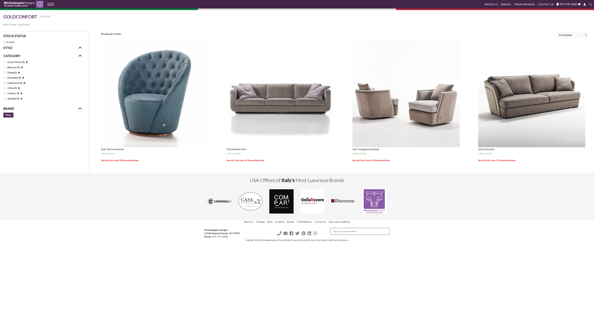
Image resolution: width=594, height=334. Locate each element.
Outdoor (13, 93)
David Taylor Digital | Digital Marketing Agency (329, 240)
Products (491, 4)
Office (12, 88)
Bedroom (13, 67)
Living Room (14, 83)
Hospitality (14, 77)
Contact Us (546, 4)
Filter (8, 115)
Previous (202, 202)
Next (392, 202)
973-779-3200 (568, 4)
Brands (506, 4)
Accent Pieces (16, 62)
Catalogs (260, 222)
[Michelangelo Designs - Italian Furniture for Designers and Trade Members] (24, 4)
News (270, 222)
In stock (10, 42)
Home (6, 24)
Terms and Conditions (339, 222)
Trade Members (524, 4)
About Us (248, 222)
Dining (12, 72)
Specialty (13, 98)
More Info (45, 16)
